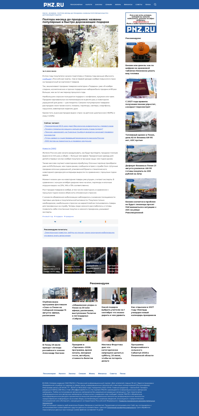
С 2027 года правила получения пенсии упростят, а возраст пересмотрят (140, 104)
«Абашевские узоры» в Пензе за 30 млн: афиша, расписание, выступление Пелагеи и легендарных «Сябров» (84, 312)
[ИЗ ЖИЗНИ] (141, 61)
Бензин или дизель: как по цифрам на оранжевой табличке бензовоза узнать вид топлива (140, 69)
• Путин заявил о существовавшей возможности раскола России (74, 138)
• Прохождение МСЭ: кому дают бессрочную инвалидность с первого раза (78, 126)
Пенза (148, 4)
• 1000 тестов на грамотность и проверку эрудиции (67, 141)
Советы (138, 4)
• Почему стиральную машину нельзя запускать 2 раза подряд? (73, 129)
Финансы (128, 4)
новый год (48, 216)
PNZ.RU (45, 13)
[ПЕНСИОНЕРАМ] (141, 97)
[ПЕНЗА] (141, 130)
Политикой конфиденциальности (121, 407)
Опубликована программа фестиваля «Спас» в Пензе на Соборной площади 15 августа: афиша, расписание (54, 309)
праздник (69, 216)
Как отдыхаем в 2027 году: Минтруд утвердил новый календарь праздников (143, 311)
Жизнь (118, 4)
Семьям (108, 4)
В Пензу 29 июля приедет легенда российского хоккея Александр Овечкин (53, 349)
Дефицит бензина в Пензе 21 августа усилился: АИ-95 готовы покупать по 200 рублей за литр (140, 169)
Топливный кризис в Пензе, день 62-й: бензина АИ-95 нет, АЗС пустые (140, 137)
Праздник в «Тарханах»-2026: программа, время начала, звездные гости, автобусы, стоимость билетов (82, 351)
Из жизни (52, 13)
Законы (98, 4)
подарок (59, 216)
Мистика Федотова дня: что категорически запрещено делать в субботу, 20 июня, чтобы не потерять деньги (113, 352)
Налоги (89, 4)
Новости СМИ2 (49, 148)
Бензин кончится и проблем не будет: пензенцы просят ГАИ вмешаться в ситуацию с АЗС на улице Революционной (140, 207)
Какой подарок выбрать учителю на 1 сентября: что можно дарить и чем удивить (113, 311)
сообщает (47, 79)
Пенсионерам (76, 4)
